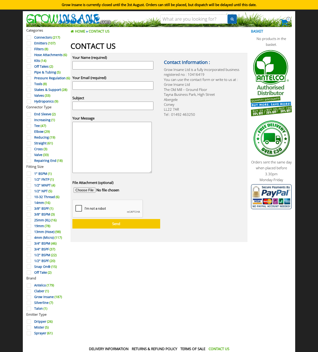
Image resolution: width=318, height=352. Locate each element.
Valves (42, 95)
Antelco (44, 285)
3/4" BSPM (45, 243)
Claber (41, 291)
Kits (40, 61)
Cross (40, 149)
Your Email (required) (89, 77)
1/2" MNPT (44, 185)
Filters (41, 49)
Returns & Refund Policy (154, 348)
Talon (40, 308)
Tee (40, 126)
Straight (43, 143)
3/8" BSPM (44, 214)
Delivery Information (109, 348)
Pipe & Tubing (47, 72)
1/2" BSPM (45, 255)
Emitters (44, 43)
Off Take (42, 272)
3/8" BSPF (43, 208)
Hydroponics (46, 101)
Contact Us (219, 348)
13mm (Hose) (47, 232)
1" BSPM (43, 174)
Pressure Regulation (52, 78)
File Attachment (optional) (92, 182)
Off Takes (43, 66)
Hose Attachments (50, 55)
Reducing (44, 137)
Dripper (43, 321)
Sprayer (43, 333)
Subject (78, 98)
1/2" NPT (43, 191)
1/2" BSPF (44, 261)
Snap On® (45, 267)
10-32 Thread (46, 197)
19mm (42, 226)
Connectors (47, 37)
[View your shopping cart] (284, 23)
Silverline (43, 303)
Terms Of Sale (192, 348)
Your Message (83, 118)
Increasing (44, 120)
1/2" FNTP (44, 179)
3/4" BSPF (44, 249)
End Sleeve (45, 114)
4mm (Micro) (48, 238)
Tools (40, 84)
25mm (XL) (45, 220)
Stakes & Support (50, 90)
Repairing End (48, 161)
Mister (41, 327)
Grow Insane (48, 297)
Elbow (42, 132)
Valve (41, 155)
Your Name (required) (89, 57)
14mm (42, 203)
